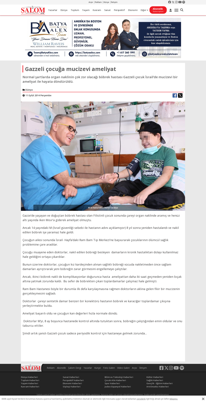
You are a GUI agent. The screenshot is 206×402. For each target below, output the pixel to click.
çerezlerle (141, 398)
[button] (181, 10)
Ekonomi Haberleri (72, 383)
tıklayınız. (174, 398)
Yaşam (85, 10)
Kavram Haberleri (30, 386)
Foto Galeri (109, 367)
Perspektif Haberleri (73, 380)
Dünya (64, 10)
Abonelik (61, 367)
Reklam (98, 2)
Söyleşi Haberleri (71, 386)
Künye (106, 2)
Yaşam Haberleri (29, 383)
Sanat (107, 10)
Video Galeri (123, 367)
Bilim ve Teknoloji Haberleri (119, 377)
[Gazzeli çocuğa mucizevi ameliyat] (103, 156)
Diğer (144, 10)
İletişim (114, 2)
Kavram (97, 10)
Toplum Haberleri (30, 380)
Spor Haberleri (112, 383)
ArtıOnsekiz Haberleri (157, 386)
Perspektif (119, 10)
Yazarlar (52, 10)
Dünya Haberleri (29, 377)
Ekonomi (132, 10)
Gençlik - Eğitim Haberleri (159, 383)
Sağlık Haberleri (154, 380)
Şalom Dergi (74, 367)
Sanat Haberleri (71, 377)
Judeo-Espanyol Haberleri (118, 386)
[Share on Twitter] (180, 95)
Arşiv (91, 2)
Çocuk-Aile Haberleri (115, 380)
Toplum (75, 10)
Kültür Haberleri (154, 377)
